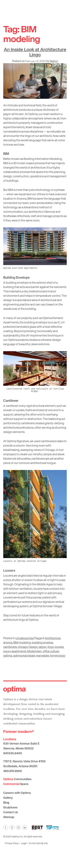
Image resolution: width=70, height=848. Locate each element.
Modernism (34, 651)
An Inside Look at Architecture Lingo (35, 52)
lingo (51, 647)
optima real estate (24, 655)
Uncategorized (24, 638)
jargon (43, 647)
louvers (59, 647)
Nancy (54, 61)
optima (7, 655)
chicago (23, 647)
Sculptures (10, 807)
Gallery (8, 797)
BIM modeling (22, 642)
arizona (7, 642)
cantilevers (10, 647)
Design (33, 647)
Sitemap (8, 817)
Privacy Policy (12, 843)
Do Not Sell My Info (38, 843)
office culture (51, 651)
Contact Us (10, 812)
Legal (23, 843)
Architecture (52, 638)
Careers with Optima (17, 793)
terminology (57, 655)
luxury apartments (14, 651)
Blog (6, 802)
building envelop (42, 642)
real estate (42, 655)
